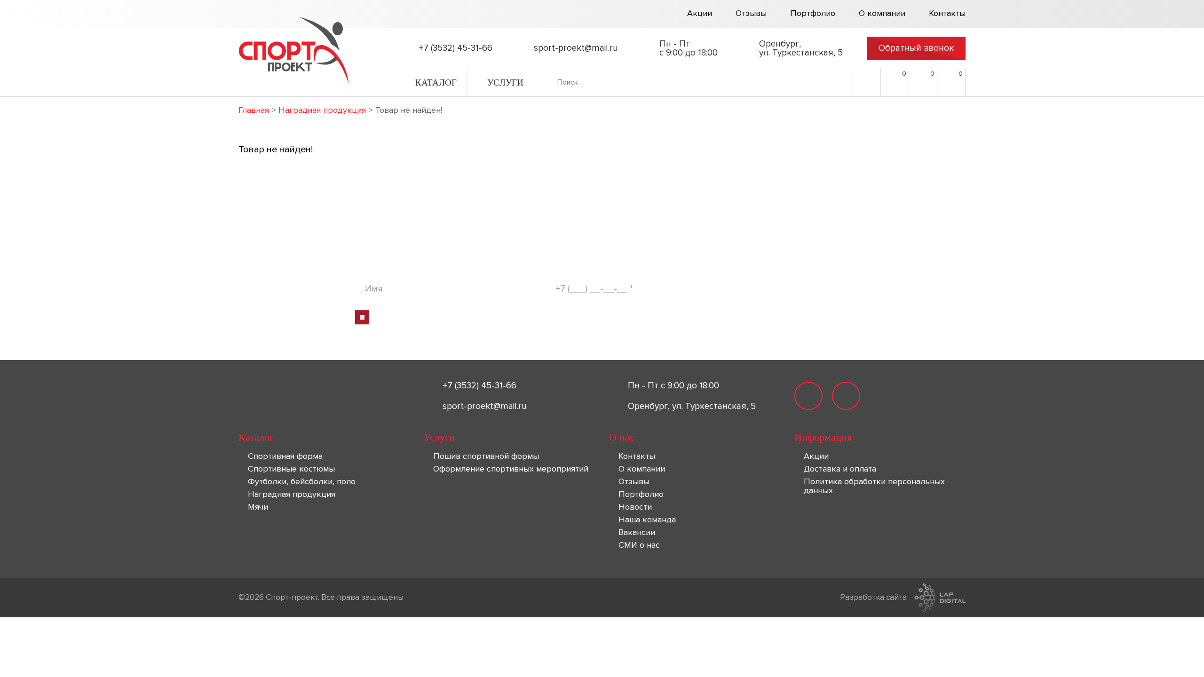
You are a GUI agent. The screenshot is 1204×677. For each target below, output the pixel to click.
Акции (699, 13)
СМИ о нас (639, 545)
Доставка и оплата (840, 469)
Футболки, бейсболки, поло (302, 481)
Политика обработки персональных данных (874, 486)
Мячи (258, 507)
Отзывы (751, 13)
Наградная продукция (322, 110)
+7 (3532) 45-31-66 (479, 385)
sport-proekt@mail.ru (485, 406)
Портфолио (812, 13)
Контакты (947, 13)
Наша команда (647, 519)
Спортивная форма (285, 456)
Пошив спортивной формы (486, 456)
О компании (882, 13)
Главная (253, 110)
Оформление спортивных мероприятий (510, 469)
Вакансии (636, 532)
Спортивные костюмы (291, 469)
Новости (635, 507)
